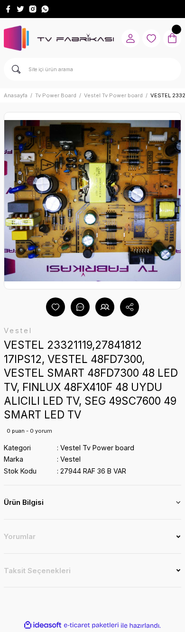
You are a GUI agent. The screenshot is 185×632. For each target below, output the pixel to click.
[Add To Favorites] (55, 306)
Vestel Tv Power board (97, 448)
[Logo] (59, 38)
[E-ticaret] (91, 625)
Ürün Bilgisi (24, 502)
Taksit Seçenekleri (37, 570)
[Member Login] (130, 38)
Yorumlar (20, 536)
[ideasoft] (43, 625)
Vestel (70, 459)
